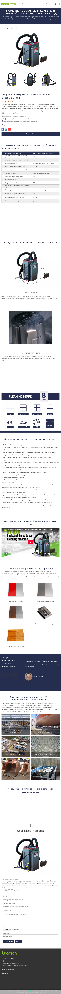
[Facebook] (3, 129)
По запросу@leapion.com (21, 965)
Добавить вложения (9, 927)
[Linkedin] (6, 129)
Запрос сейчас (30, 134)
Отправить (9, 941)
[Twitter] (18, 890)
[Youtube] (9, 890)
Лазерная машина (28, 4)
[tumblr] (9, 129)
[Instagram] (12, 890)
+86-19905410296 (14, 963)
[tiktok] (15, 890)
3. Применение (49, 4)
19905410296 (11, 961)
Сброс (18, 941)
